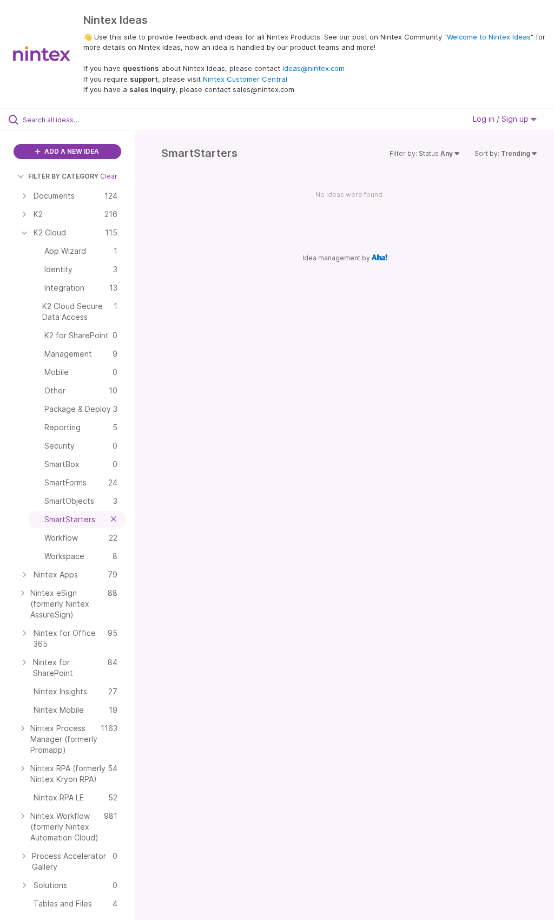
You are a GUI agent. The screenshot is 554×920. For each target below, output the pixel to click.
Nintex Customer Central (245, 79)
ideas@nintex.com (313, 68)
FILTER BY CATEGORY (63, 176)
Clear (108, 176)
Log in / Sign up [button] (502, 118)
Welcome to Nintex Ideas (489, 36)
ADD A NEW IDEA (71, 151)
